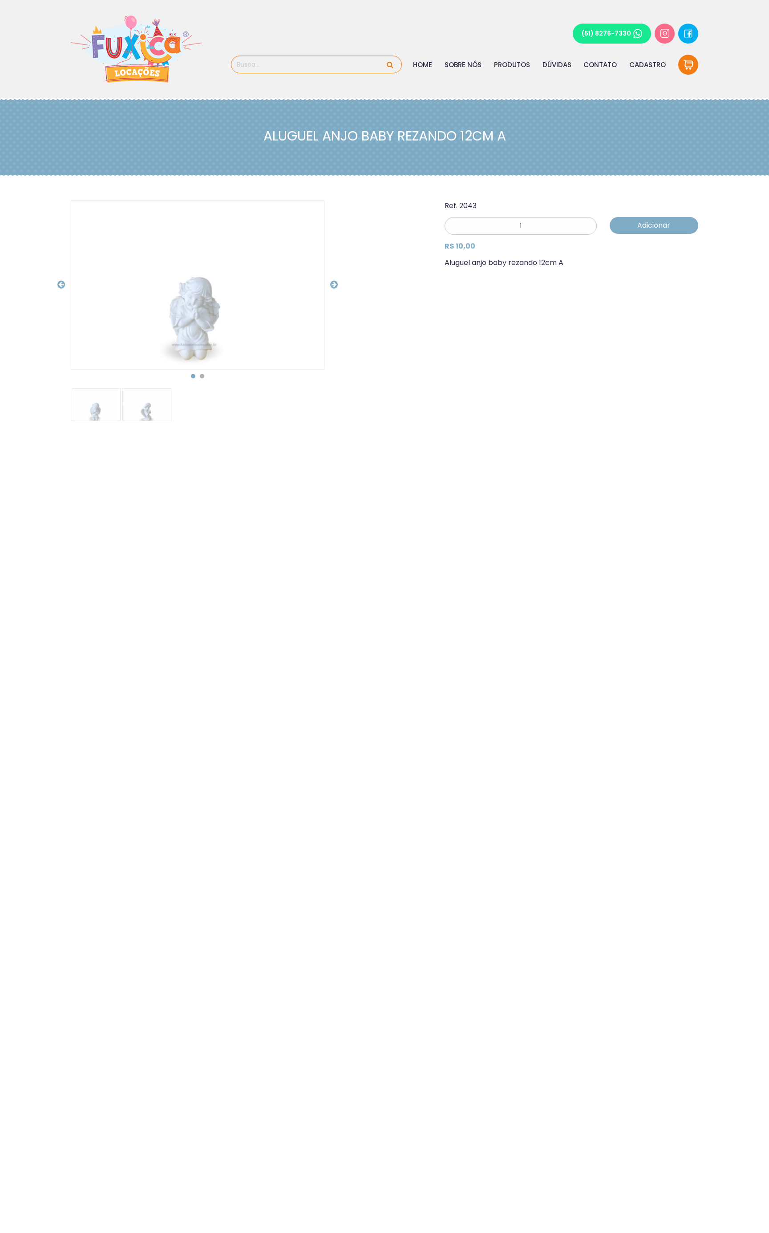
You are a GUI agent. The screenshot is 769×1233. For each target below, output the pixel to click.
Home (422, 64)
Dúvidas (556, 64)
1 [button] (193, 376)
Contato (600, 64)
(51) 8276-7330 (606, 33)
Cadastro (647, 64)
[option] (197, 284)
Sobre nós (463, 64)
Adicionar (653, 225)
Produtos (512, 64)
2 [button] (202, 376)
